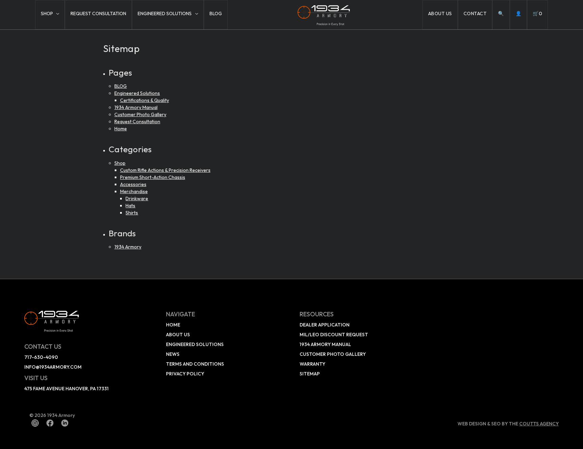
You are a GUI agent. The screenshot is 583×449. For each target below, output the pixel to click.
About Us (440, 13)
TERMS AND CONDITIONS (195, 364)
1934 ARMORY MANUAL (325, 344)
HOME (173, 325)
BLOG (216, 13)
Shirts (132, 213)
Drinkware (137, 198)
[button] (89, 321)
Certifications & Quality (144, 100)
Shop (47, 13)
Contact (475, 13)
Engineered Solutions (165, 13)
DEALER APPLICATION (325, 325)
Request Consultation (98, 13)
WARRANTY (312, 364)
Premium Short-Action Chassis (152, 177)
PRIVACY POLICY (185, 374)
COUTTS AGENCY (539, 424)
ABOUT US (178, 335)
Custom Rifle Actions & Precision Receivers (165, 170)
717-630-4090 (41, 357)
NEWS (172, 354)
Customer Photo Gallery (140, 114)
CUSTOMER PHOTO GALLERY (333, 354)
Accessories (133, 184)
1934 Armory (127, 247)
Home (120, 129)
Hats (130, 206)
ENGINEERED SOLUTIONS (195, 344)
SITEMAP (310, 374)
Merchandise (134, 191)
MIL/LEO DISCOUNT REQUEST (334, 335)
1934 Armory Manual (136, 107)
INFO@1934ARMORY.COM (53, 367)
